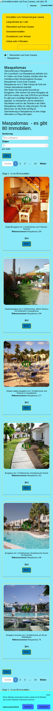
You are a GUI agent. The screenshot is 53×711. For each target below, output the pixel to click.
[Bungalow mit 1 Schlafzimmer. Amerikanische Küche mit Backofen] (26, 526)
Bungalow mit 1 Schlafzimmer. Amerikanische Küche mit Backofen (26, 554)
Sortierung (7, 133)
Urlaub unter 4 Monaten (17, 41)
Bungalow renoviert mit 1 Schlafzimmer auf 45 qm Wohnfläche (26, 636)
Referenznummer (19, 232)
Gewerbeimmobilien (15, 31)
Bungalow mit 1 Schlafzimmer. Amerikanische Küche (26, 473)
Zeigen (5, 141)
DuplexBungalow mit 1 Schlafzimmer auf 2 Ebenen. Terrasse (27, 228)
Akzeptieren (43, 707)
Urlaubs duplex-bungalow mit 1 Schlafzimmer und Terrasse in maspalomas (26, 392)
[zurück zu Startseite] (5, 55)
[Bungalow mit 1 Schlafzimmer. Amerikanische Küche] (26, 446)
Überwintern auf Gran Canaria (20, 26)
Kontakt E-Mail (46, 5)
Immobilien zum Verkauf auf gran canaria (25, 17)
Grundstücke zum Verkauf (18, 36)
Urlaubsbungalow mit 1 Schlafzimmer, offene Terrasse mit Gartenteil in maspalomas (27, 310)
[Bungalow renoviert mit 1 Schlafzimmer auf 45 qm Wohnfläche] (26, 608)
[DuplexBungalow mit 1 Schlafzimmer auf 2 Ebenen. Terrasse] (26, 200)
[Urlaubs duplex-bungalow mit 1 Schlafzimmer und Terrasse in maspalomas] (26, 364)
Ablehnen (28, 707)
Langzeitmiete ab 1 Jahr (17, 22)
